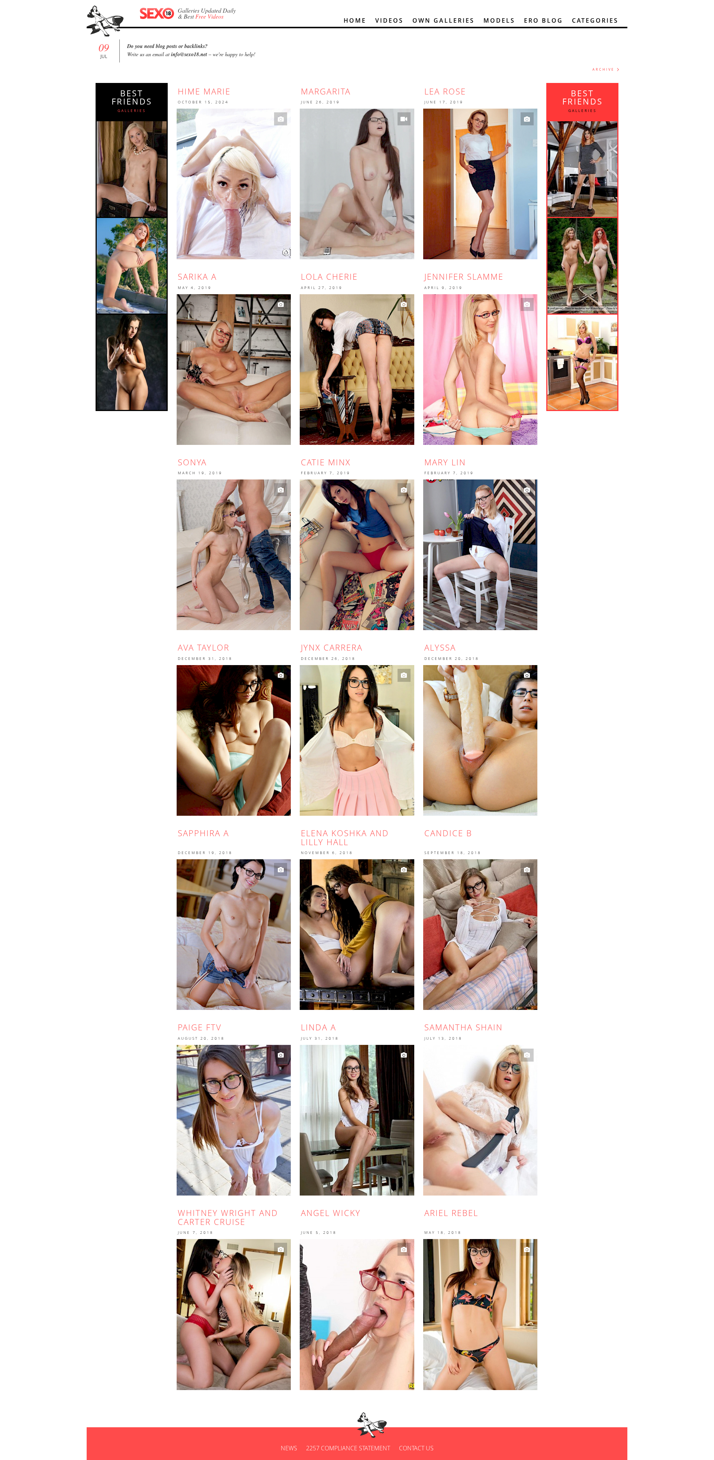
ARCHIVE (603, 69)
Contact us (416, 1448)
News (289, 1448)
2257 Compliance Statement (348, 1448)
